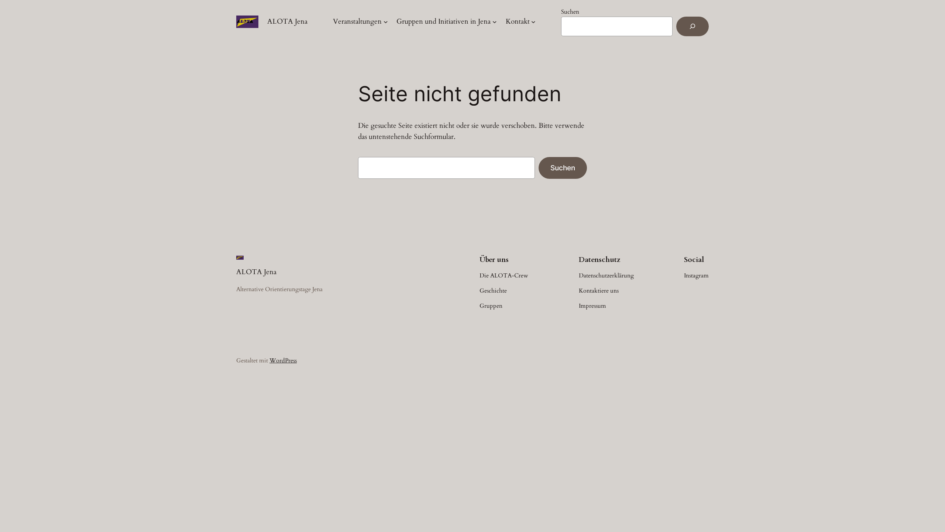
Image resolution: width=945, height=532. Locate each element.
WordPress (283, 361)
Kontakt (518, 21)
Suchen (570, 12)
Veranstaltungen (357, 21)
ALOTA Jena (287, 21)
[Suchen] (692, 26)
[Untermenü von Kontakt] (533, 22)
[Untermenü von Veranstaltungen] (386, 22)
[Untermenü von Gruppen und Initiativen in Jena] (494, 22)
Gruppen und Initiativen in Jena (443, 21)
